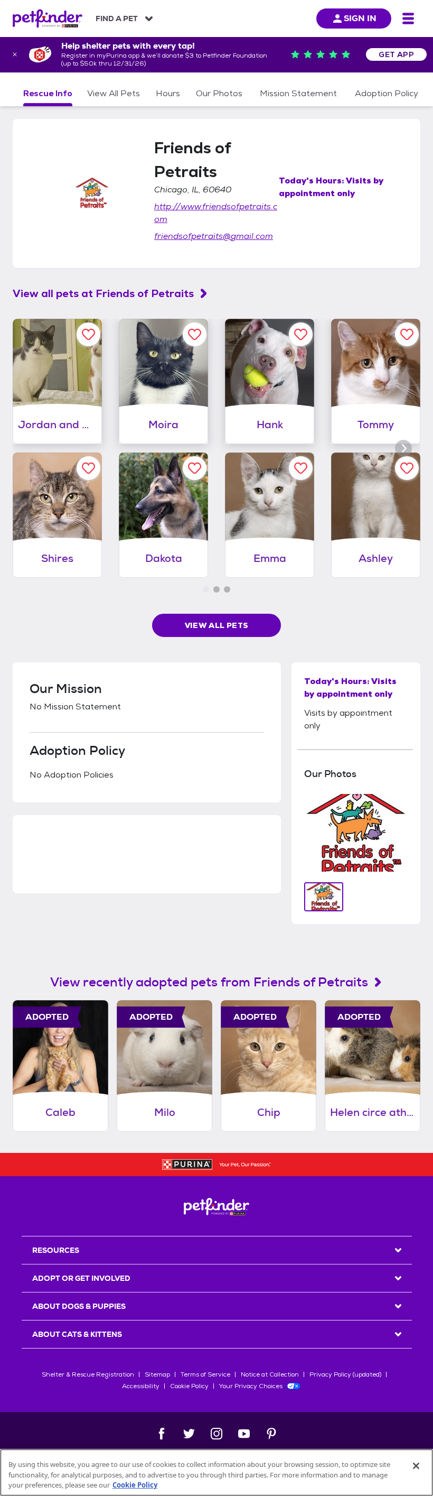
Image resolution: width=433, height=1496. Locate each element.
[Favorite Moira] (194, 334)
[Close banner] (14, 54)
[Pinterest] (271, 1433)
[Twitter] (189, 1433)
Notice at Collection (270, 1374)
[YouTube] (244, 1433)
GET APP (396, 54)
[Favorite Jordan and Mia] (88, 334)
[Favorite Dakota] (194, 468)
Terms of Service (205, 1374)
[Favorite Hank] (300, 334)
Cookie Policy (189, 1386)
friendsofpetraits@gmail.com (213, 236)
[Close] (416, 1465)
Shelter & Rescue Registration (88, 1374)
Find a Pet (117, 18)
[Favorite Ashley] (406, 468)
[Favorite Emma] (300, 468)
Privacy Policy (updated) (345, 1374)
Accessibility (140, 1386)
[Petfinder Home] (47, 18)
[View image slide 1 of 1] (323, 896)
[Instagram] (216, 1433)
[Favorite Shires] (88, 468)
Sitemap (157, 1374)
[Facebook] (161, 1433)
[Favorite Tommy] (406, 334)
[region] (216, 1472)
